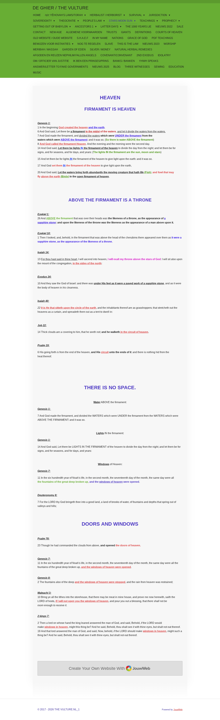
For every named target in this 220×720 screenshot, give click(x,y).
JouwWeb (177, 709)
